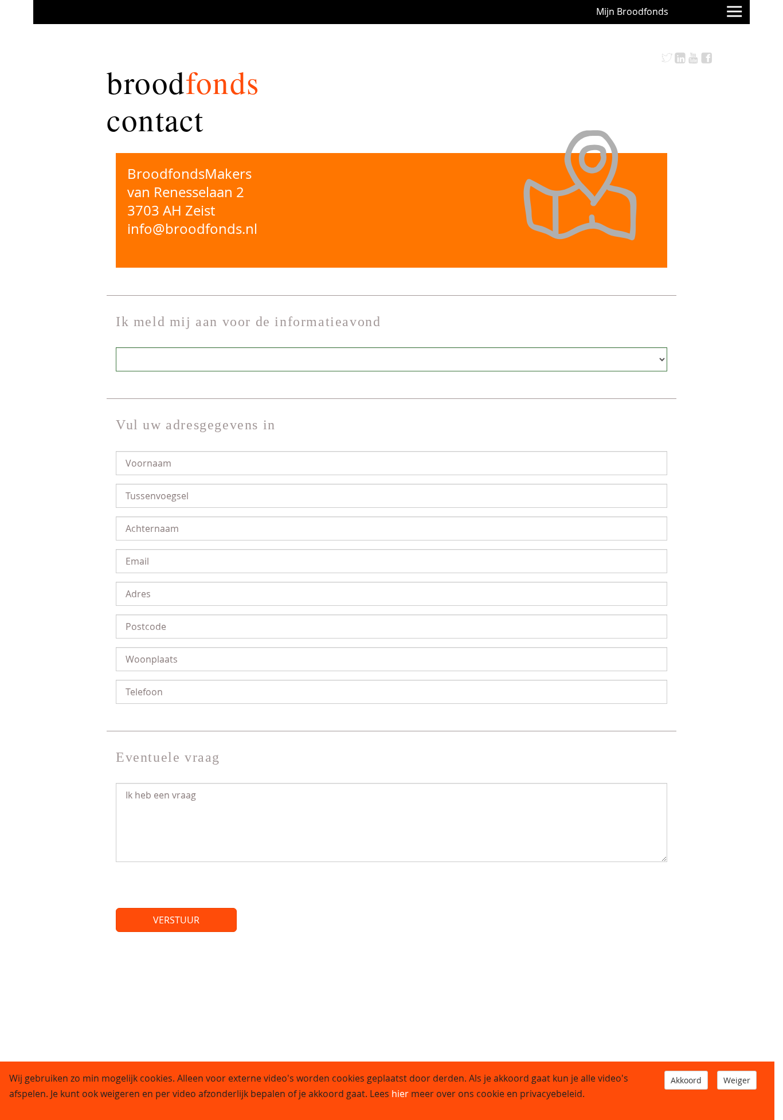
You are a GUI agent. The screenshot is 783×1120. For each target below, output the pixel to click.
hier (400, 1093)
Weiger (736, 1080)
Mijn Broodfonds (632, 11)
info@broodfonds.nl (192, 229)
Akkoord (686, 1080)
